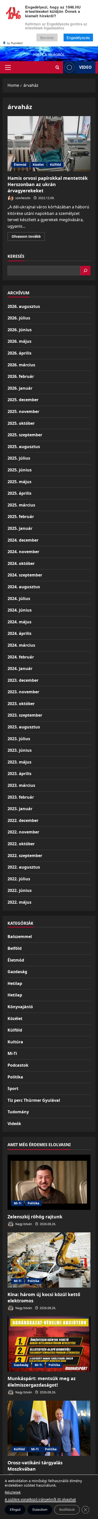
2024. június (20, 610)
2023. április (19, 773)
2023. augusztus (24, 727)
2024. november (23, 551)
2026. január (20, 388)
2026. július (19, 318)
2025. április (19, 493)
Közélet (38, 164)
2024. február (21, 657)
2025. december (23, 399)
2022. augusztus (24, 867)
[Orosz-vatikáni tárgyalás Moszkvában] (49, 1428)
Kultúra (15, 1042)
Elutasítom (39, 1509)
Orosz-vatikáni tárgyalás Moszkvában (35, 1466)
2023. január (20, 808)
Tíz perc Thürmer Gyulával (34, 1100)
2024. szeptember (25, 575)
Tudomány (18, 1112)
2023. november (23, 692)
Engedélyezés (78, 37)
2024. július (19, 598)
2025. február (21, 516)
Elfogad (15, 1509)
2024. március (21, 645)
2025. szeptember (25, 435)
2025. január (20, 528)
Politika (15, 1077)
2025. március (21, 505)
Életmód (20, 164)
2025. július (19, 458)
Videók (14, 1123)
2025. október (21, 423)
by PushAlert (15, 43)
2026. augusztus (24, 306)
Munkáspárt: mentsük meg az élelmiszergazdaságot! (42, 1381)
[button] (8, 67)
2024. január (20, 668)
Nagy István (23, 1224)
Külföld (55, 164)
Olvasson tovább (28, 237)
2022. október (21, 844)
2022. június (20, 890)
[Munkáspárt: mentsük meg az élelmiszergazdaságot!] (49, 1344)
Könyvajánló (20, 1006)
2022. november (23, 832)
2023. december (23, 680)
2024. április (19, 633)
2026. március (21, 365)
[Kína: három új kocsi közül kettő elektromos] (49, 1260)
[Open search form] (57, 67)
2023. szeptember (25, 715)
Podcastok (18, 1065)
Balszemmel (20, 936)
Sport (13, 1088)
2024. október (21, 563)
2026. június (20, 329)
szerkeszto (22, 198)
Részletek (13, 1492)
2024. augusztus (24, 586)
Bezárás (47, 37)
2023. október (21, 703)
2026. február (21, 376)
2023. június (20, 750)
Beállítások (67, 1509)
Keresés (16, 256)
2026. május (19, 341)
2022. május (19, 902)
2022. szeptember (25, 855)
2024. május (19, 622)
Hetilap (15, 983)
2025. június (20, 470)
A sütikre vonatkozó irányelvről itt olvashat (40, 1499)
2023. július (19, 738)
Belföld (15, 948)
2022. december (23, 820)
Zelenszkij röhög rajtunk (35, 1217)
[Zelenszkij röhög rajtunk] (49, 1182)
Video (85, 67)
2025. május (19, 481)
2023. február (21, 797)
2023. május (19, 762)
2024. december (23, 540)
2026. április (19, 353)
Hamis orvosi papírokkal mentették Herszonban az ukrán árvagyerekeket (49, 143)
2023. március (21, 785)
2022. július (19, 879)
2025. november (23, 411)
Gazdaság (17, 971)
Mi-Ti (12, 1053)
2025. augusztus (24, 446)
